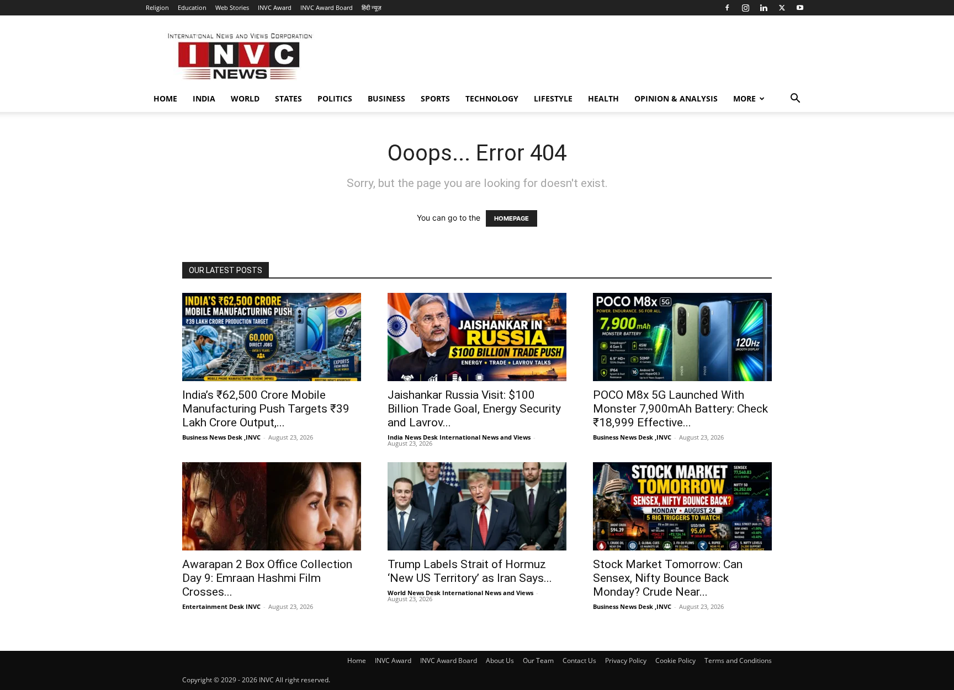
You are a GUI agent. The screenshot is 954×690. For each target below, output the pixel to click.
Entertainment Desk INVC (221, 606)
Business (386, 98)
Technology (491, 98)
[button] (795, 99)
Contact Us (579, 660)
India (204, 98)
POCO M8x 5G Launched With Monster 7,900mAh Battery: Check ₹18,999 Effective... (680, 408)
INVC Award (275, 7)
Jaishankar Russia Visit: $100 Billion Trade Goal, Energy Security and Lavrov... (474, 408)
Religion (157, 7)
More (744, 98)
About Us (500, 660)
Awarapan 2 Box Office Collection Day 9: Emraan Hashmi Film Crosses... (267, 578)
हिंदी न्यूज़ (371, 7)
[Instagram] (745, 7)
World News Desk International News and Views (460, 593)
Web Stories (232, 7)
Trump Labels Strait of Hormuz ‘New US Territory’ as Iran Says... (470, 571)
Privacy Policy (625, 660)
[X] (781, 7)
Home (165, 98)
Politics (334, 98)
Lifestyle (553, 98)
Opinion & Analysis (676, 98)
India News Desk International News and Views (459, 437)
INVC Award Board (326, 7)
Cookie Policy (675, 660)
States (288, 98)
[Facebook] (727, 7)
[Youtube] (800, 7)
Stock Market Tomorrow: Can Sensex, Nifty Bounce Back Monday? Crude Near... (668, 578)
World (245, 98)
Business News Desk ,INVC (221, 437)
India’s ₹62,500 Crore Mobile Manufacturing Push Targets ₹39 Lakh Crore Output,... (265, 408)
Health (603, 98)
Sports (435, 98)
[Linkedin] (763, 7)
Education (192, 7)
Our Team (538, 660)
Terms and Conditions (738, 660)
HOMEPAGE (511, 218)
